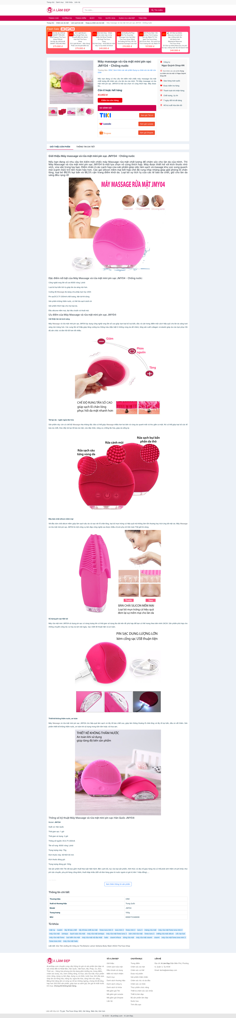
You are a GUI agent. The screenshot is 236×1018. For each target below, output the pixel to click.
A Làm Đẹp (128, 1016)
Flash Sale (53, 28)
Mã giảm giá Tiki (113, 991)
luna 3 (139, 930)
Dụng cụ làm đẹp (127, 18)
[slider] (53, 111)
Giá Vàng (86, 1011)
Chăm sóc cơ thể (137, 970)
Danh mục (60, 2)
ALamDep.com (116, 1016)
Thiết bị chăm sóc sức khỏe (142, 991)
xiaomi (156, 937)
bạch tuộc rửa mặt (77, 934)
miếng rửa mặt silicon (165, 934)
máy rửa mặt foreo (56, 937)
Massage (113, 161)
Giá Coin (101, 1011)
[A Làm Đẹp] (59, 961)
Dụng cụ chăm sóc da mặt (95, 23)
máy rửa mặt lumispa (95, 934)
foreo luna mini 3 (106, 930)
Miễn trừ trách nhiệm (115, 974)
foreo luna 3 (149, 934)
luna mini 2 (119, 930)
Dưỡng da (67, 18)
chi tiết (85, 147)
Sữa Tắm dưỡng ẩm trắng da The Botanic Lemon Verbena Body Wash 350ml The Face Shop (93, 946)
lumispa (65, 934)
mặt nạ (52, 930)
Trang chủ (50, 2)
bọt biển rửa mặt (73, 937)
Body (92, 18)
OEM (110, 70)
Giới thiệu (69, 2)
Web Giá (94, 1011)
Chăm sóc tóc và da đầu (140, 980)
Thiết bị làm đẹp (137, 994)
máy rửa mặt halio (70, 941)
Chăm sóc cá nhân (138, 984)
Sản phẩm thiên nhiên (139, 977)
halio (106, 937)
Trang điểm (80, 18)
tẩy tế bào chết (71, 930)
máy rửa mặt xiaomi (144, 937)
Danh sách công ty (114, 984)
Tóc (100, 18)
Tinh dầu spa (136, 1004)
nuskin (59, 930)
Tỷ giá (62, 1011)
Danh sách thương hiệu (116, 980)
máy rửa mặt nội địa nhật (92, 937)
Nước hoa (110, 18)
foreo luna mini (55, 941)
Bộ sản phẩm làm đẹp (139, 998)
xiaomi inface (115, 937)
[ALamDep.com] (58, 10)
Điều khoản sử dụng (115, 970)
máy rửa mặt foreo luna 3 (116, 934)
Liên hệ (77, 2)
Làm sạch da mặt (77, 23)
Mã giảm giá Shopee (115, 998)
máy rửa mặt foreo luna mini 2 (170, 930)
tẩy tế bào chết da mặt (88, 930)
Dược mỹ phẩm (137, 974)
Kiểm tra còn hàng (110, 100)
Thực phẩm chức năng (140, 987)
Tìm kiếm (158, 10)
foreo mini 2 (130, 930)
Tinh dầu (143, 18)
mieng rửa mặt (150, 930)
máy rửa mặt (54, 934)
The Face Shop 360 (74, 1011)
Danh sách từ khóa (114, 987)
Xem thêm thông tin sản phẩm (118, 884)
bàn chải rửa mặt (135, 934)
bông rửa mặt (128, 937)
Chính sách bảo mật (115, 967)
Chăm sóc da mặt (62, 23)
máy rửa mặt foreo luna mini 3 (174, 937)
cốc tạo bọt (180, 934)
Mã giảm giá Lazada (115, 994)
